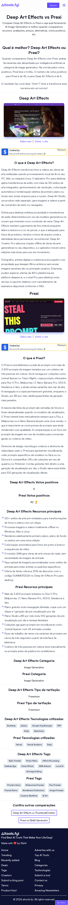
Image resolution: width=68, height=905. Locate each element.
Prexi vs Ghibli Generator (34, 820)
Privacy (39, 885)
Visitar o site (41, 141)
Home (4, 850)
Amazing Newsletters (47, 890)
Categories (41, 865)
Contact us (41, 880)
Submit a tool (42, 875)
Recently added (10, 860)
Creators (6, 875)
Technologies (42, 870)
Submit (53, 5)
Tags (4, 870)
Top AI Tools (42, 855)
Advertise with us (44, 850)
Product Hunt (9, 890)
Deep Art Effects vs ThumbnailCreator (34, 812)
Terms (4, 885)
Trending (6, 855)
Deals (4, 865)
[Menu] (64, 5)
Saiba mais (25, 141)
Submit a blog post (12, 880)
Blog (37, 860)
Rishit (24, 843)
